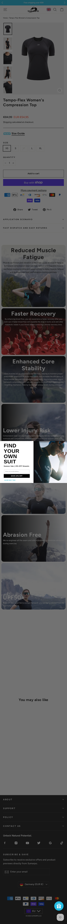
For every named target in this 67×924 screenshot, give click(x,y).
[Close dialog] (65, 443)
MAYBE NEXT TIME (9, 480)
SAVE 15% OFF (16, 476)
